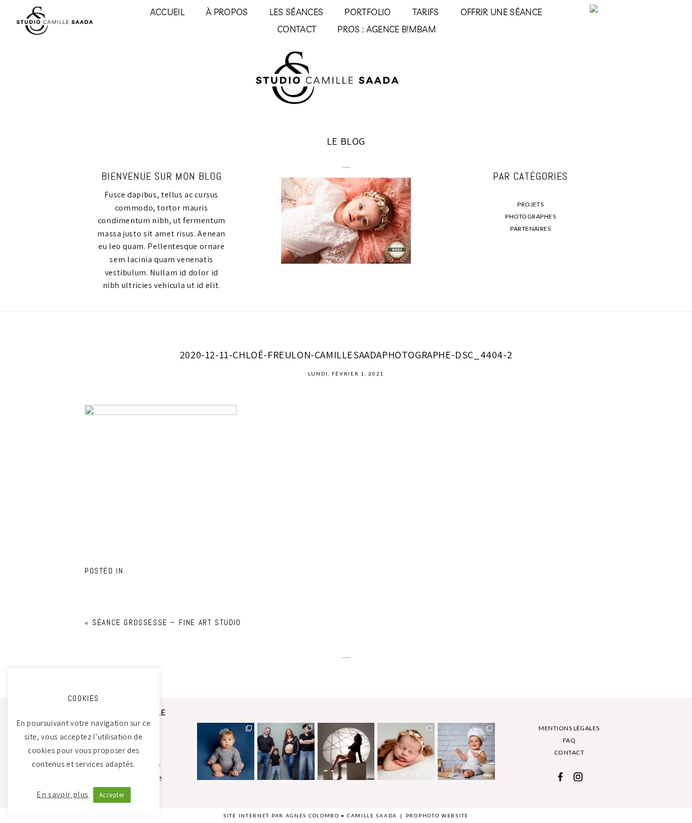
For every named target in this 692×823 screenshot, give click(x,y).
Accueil (167, 12)
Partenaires (530, 228)
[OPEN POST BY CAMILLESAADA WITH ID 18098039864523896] (286, 751)
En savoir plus (62, 794)
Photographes (530, 216)
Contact (296, 29)
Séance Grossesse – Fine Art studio (166, 622)
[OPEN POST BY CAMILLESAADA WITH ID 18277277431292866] (406, 751)
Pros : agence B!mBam (386, 29)
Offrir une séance (501, 12)
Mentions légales (569, 728)
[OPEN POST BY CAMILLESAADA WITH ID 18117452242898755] (225, 751)
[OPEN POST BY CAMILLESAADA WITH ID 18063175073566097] (466, 751)
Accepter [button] (112, 795)
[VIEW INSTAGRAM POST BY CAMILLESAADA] (248, 774)
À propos (227, 12)
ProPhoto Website (437, 815)
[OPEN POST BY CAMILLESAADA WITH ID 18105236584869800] (346, 751)
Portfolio (367, 12)
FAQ (569, 740)
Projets (530, 204)
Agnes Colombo (312, 815)
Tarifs (425, 12)
